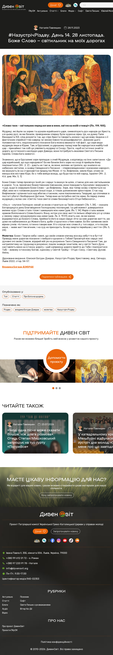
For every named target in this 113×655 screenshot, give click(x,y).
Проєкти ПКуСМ (9, 630)
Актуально (42, 11)
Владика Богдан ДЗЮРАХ (18, 267)
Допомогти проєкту (56, 359)
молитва (48, 309)
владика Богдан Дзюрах (27, 309)
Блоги (63, 11)
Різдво (7, 309)
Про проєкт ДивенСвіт (13, 626)
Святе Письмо (92, 11)
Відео (5, 613)
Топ (6, 296)
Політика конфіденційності (56, 642)
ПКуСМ (32, 11)
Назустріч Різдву (65, 309)
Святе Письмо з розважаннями (35, 605)
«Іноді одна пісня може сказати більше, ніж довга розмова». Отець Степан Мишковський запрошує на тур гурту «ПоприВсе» (33, 438)
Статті (53, 11)
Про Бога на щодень (33, 296)
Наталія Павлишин (50, 27)
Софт (80, 11)
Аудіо (5, 609)
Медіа (71, 11)
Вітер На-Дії (26, 609)
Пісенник (24, 597)
